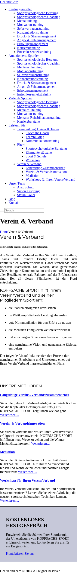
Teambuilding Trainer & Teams (38, 129)
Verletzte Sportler (20, 98)
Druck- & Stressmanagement (36, 36)
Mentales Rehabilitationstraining (39, 117)
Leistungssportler (20, 9)
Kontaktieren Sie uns (20, 553)
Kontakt (14, 203)
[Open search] (1, 211)
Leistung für (17, 125)
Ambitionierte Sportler (24, 55)
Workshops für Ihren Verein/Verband (50, 179)
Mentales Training (29, 67)
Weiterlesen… (9, 415)
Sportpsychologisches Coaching (38, 17)
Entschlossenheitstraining (34, 52)
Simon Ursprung (28, 191)
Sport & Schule (36, 156)
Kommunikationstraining (42, 141)
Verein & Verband (29, 164)
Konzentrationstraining (32, 32)
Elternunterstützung (39, 152)
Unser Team (17, 183)
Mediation (32, 175)
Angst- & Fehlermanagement (36, 40)
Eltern (21, 144)
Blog (12, 199)
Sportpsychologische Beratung (37, 13)
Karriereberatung (28, 48)
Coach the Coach (37, 133)
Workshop (33, 160)
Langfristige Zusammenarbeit (45, 168)
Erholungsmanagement (32, 44)
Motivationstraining (30, 24)
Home (4, 232)
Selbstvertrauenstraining (33, 28)
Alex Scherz (25, 187)
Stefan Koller (26, 195)
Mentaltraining (27, 21)
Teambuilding (35, 137)
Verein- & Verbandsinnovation (46, 172)
